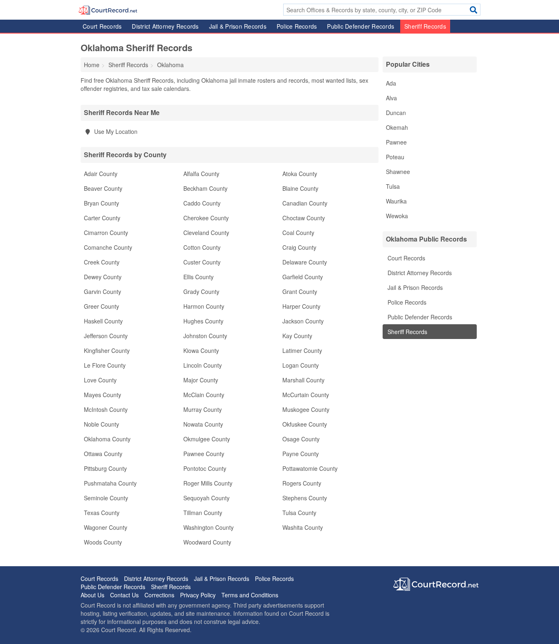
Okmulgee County (206, 439)
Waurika (396, 201)
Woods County (103, 542)
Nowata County (203, 424)
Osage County (301, 439)
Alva (391, 98)
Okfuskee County (304, 424)
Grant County (299, 291)
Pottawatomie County (310, 468)
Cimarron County (106, 232)
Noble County (101, 424)
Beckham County (205, 188)
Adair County (100, 173)
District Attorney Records (165, 26)
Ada (391, 83)
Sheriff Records (425, 26)
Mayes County (102, 395)
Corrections (159, 595)
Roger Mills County (207, 483)
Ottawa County (103, 454)
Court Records (102, 26)
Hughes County (203, 321)
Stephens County (304, 498)
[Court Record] (108, 9)
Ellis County (198, 277)
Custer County (202, 262)
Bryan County (101, 203)
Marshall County (303, 380)
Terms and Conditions (249, 595)
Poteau (395, 157)
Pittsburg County (105, 468)
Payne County (300, 454)
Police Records (297, 26)
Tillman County (202, 512)
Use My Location (114, 131)
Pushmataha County (110, 483)
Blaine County (300, 188)
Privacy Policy (198, 595)
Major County (200, 380)
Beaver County (103, 188)
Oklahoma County (107, 439)
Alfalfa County (201, 173)
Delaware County (304, 262)
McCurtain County (305, 395)
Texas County (101, 512)
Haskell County (103, 321)
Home (91, 65)
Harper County (301, 306)
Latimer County (302, 350)
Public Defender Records (360, 26)
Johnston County (205, 336)
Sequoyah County (206, 498)
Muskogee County (305, 409)
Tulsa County (299, 512)
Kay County (297, 336)
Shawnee (398, 171)
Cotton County (202, 247)
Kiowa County (201, 350)
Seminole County (106, 498)
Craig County (299, 247)
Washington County (208, 527)
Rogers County (301, 483)
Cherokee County (206, 218)
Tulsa (393, 186)
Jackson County (303, 321)
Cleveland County (206, 232)
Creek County (101, 262)
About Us (92, 595)
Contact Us (124, 595)
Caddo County (202, 203)
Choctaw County (303, 218)
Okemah (397, 127)
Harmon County (203, 306)
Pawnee (396, 142)
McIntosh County (106, 409)
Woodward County (207, 542)
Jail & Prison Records (237, 26)
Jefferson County (106, 336)
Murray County (202, 409)
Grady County (201, 291)
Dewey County (103, 277)
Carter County (102, 218)
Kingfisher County (107, 350)
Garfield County (302, 277)
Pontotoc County (204, 468)
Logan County (300, 365)
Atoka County (299, 173)
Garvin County (102, 291)
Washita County (302, 527)
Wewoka (397, 216)
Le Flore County (105, 365)
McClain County (203, 395)
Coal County (298, 232)
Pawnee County (203, 454)
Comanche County (108, 247)
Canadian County (304, 203)
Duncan (396, 112)
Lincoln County (202, 365)
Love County (100, 380)
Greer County (101, 306)
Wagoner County (105, 527)
